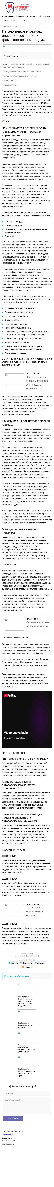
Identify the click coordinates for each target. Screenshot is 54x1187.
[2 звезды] (18, 956)
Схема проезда (7, 1135)
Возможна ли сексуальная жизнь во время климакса (26, 1049)
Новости (14, 20)
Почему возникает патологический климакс (22, 71)
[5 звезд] (25, 956)
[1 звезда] (16, 956)
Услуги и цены (8, 16)
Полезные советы (10, 85)
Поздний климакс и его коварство (26, 1026)
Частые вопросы (10, 80)
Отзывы (5, 20)
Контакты (24, 20)
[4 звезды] (23, 956)
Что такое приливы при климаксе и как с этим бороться (26, 1073)
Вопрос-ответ (44, 16)
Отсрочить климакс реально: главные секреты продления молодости (25, 1002)
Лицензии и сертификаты (26, 16)
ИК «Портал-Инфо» (9, 1140)
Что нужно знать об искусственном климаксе (37, 911)
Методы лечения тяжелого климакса (19, 76)
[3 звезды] (20, 956)
